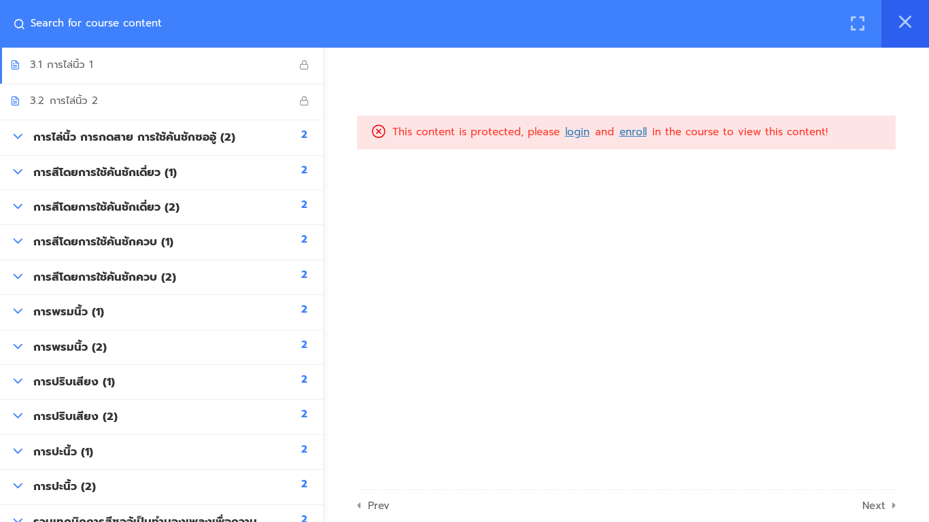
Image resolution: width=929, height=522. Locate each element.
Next (873, 505)
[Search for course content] (24, 24)
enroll (633, 131)
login (577, 131)
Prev (379, 505)
